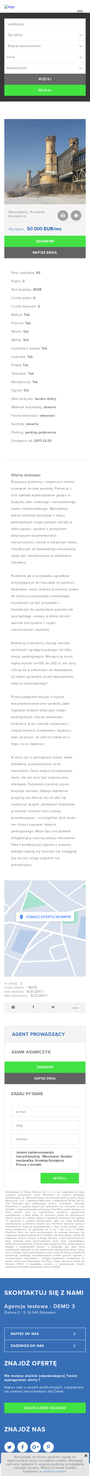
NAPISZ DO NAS (25, 1334)
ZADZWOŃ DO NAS (27, 1346)
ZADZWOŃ (45, 241)
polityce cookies (55, 1471)
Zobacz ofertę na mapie (48, 917)
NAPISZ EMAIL (45, 253)
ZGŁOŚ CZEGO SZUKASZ (45, 1408)
